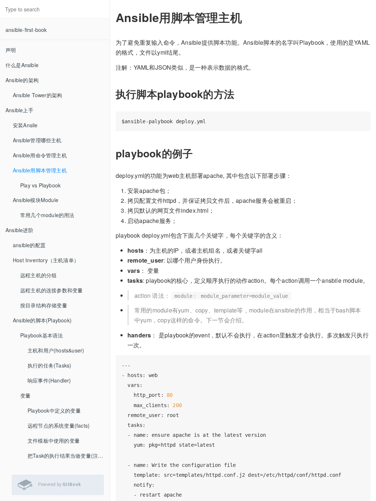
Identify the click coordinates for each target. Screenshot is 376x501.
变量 (25, 395)
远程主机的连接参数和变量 (51, 290)
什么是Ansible (22, 65)
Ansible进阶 (19, 230)
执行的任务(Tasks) (49, 365)
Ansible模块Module (35, 200)
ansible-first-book (26, 29)
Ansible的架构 (22, 80)
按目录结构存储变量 (43, 305)
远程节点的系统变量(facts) (59, 425)
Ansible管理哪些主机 (37, 140)
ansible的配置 (29, 245)
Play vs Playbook (40, 185)
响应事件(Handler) (49, 380)
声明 (11, 50)
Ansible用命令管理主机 (40, 155)
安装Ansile (25, 125)
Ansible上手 (19, 110)
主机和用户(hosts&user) (56, 350)
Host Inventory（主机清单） (46, 260)
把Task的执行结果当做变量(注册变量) (69, 455)
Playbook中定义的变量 (54, 410)
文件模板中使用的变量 (54, 440)
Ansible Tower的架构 (37, 95)
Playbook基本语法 (41, 335)
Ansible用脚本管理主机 (40, 170)
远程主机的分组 (38, 275)
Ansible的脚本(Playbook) (42, 320)
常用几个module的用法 (47, 215)
